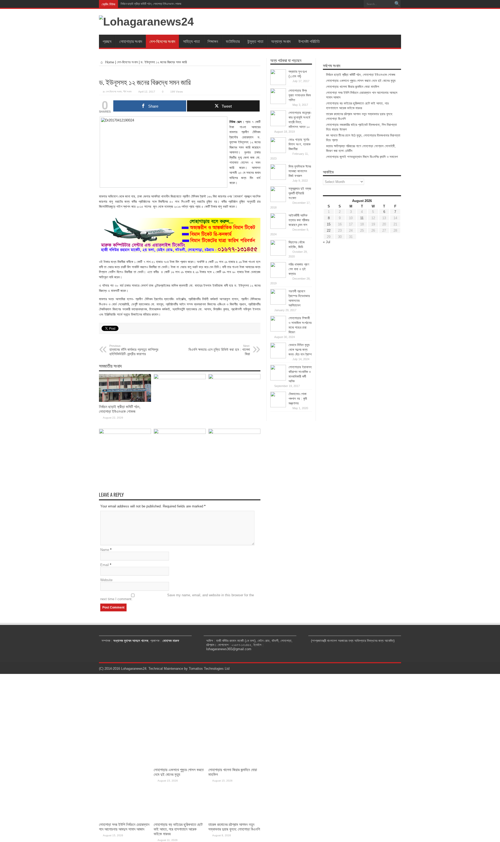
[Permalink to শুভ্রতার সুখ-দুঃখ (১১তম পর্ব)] (278, 84)
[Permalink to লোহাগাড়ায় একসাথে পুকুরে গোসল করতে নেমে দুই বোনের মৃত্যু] (180, 378)
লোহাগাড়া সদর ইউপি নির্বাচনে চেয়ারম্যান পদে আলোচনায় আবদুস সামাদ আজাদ (124, 826)
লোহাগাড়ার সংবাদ (130, 41)
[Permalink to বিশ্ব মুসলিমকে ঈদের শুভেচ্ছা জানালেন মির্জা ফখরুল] (278, 179)
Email (104, 565)
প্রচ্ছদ (107, 41)
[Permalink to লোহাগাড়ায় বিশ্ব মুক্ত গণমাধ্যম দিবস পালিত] (278, 103)
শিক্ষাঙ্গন (213, 41)
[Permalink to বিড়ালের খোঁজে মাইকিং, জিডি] (278, 254)
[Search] (397, 4)
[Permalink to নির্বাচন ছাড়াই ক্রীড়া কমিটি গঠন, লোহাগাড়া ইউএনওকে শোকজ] (125, 401)
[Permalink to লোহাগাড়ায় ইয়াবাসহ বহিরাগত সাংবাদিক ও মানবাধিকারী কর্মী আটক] (278, 379)
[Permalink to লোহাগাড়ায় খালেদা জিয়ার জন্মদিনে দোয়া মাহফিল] (234, 378)
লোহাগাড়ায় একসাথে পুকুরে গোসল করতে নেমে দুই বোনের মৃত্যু (361, 81)
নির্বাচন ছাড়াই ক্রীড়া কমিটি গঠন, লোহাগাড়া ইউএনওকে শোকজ (151, 4)
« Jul (326, 242)
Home (109, 62)
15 (328, 224)
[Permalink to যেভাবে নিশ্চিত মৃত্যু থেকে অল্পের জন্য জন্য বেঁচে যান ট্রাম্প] (278, 357)
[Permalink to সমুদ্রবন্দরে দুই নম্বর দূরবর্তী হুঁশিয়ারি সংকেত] (278, 201)
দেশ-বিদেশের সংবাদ (162, 41)
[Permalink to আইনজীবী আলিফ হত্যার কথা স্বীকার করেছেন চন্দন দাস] (278, 228)
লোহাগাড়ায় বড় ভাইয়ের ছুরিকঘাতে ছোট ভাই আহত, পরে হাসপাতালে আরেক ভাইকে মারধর (178, 829)
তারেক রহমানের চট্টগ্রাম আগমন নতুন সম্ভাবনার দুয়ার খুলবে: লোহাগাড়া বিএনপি (234, 826)
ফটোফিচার (233, 41)
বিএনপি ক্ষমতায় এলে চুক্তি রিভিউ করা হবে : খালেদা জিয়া (219, 350)
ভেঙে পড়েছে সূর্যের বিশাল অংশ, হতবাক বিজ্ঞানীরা (299, 144)
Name (104, 550)
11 (362, 218)
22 (328, 230)
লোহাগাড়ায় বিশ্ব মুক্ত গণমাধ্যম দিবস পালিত (300, 95)
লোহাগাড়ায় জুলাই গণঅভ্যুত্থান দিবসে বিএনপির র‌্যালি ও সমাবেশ (362, 157)
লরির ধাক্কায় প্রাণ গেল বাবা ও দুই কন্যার (299, 269)
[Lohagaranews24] (146, 21)
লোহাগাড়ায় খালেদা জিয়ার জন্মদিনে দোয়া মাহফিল (352, 87)
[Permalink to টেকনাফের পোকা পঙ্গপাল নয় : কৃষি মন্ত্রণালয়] (278, 406)
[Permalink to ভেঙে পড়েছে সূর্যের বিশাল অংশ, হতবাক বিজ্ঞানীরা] (278, 152)
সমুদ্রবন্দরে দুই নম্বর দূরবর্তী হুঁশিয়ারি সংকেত (300, 193)
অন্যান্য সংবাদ (281, 41)
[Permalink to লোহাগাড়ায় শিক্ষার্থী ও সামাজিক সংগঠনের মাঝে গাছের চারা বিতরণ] (278, 330)
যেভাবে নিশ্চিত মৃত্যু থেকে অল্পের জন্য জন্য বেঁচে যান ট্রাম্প (300, 349)
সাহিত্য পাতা (191, 41)
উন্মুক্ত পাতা (255, 41)
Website (106, 580)
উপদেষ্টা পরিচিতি (309, 41)
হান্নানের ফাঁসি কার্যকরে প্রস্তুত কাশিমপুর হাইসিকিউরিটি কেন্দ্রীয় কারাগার (133, 350)
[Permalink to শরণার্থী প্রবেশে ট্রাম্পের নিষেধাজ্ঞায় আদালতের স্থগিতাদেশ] (278, 303)
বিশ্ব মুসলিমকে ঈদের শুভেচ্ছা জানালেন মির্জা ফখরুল (300, 171)
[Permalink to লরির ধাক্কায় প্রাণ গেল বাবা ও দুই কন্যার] (278, 277)
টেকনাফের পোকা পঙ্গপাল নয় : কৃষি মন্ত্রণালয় (298, 398)
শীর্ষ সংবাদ (127, 91)
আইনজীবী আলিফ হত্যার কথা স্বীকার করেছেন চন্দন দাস (299, 220)
